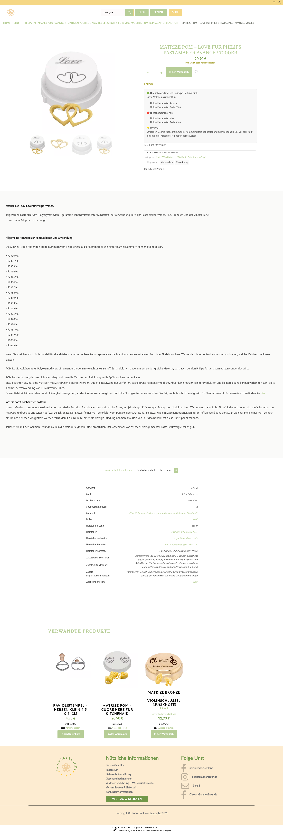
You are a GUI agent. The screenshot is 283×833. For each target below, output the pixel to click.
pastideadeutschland (201, 774)
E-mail (196, 792)
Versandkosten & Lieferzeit (121, 794)
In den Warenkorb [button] (70, 740)
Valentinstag (182, 162)
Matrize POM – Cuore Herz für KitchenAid (117, 716)
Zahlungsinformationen (119, 798)
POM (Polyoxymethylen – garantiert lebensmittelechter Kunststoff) (163, 520)
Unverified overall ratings (164, 720)
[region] (141, 823)
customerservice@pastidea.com (181, 551)
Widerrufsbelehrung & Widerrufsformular (130, 789)
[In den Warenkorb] (87, 658)
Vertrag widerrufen (127, 805)
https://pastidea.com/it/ (185, 545)
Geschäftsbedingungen (119, 785)
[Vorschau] (87, 679)
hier (263, 400)
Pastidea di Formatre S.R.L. (184, 538)
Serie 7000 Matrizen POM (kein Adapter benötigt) (181, 157)
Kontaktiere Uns (115, 772)
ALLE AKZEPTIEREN (265, 826)
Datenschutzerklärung (118, 780)
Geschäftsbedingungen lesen (148, 828)
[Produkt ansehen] (87, 665)
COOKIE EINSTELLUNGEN (233, 826)
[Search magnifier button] (129, 12)
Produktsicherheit (146, 477)
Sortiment (31, 12)
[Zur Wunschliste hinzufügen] (87, 672)
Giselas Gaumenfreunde (203, 801)
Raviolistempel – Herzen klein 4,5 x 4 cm (70, 716)
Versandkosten (73, 734)
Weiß (195, 526)
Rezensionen (168, 477)
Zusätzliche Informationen (118, 477)
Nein (195, 588)
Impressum (112, 776)
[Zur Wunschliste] (274, 2)
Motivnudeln (167, 162)
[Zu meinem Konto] (279, 2)
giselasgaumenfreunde (204, 783)
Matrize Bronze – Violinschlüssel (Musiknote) (164, 705)
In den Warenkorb (179, 72)
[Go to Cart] (281, 2)
